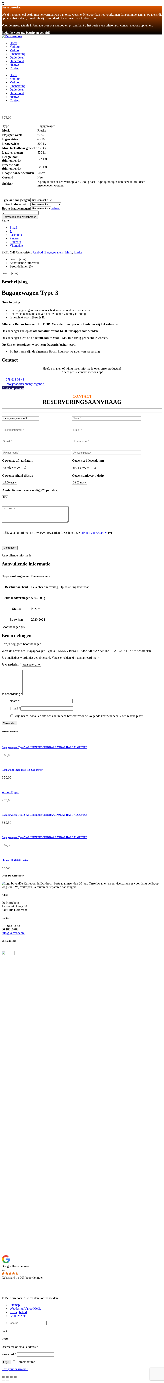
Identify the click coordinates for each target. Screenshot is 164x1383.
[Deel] (11, 1377)
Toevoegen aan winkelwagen (19, 216)
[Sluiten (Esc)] (15, 1377)
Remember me (25, 1362)
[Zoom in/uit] (3, 1377)
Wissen (55, 208)
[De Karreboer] (12, 36)
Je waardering (12, 664)
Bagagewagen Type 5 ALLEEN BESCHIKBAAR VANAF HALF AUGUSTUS (44, 747)
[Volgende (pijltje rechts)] (7, 1380)
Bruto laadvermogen (16, 208)
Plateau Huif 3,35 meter (15, 859)
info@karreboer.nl (13, 933)
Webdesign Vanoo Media (25, 1308)
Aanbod (38, 252)
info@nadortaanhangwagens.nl (25, 384)
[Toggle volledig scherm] (7, 1377)
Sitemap (15, 1305)
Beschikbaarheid (16, 204)
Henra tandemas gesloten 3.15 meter (22, 769)
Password (9, 1354)
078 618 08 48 (15, 379)
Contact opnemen (13, 388)
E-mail (15, 708)
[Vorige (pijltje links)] (3, 1380)
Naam (15, 701)
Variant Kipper (10, 792)
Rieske (78, 252)
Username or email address (20, 1347)
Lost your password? (15, 1369)
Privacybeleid (18, 1312)
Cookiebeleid (18, 1315)
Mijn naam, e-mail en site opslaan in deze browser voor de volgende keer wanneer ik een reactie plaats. (79, 716)
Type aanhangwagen (16, 200)
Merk (68, 252)
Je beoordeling (12, 694)
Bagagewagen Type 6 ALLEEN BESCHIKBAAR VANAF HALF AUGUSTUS (44, 814)
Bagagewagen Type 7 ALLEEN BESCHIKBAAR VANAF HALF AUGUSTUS (44, 837)
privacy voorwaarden (94, 532)
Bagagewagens (54, 252)
